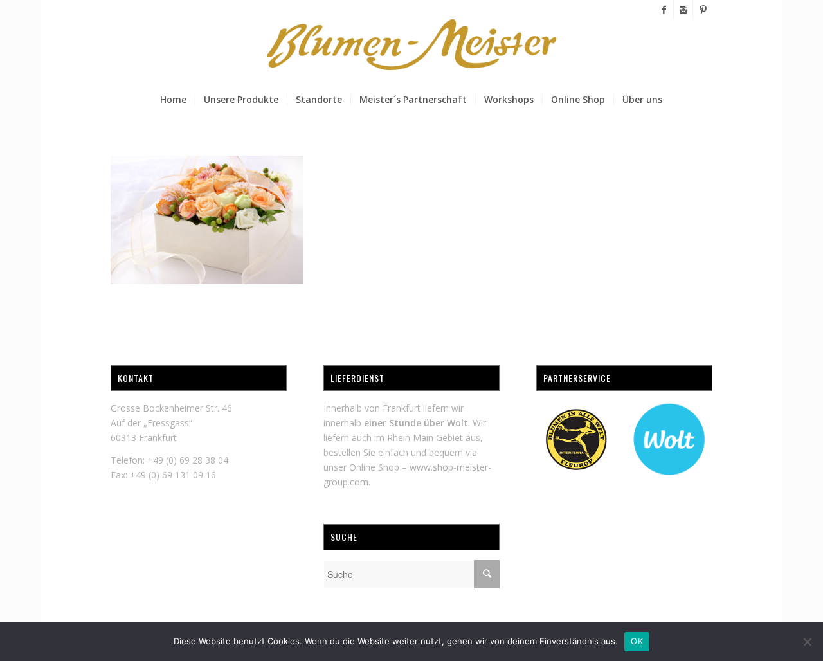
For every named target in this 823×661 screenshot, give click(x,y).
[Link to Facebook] (664, 9)
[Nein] (806, 641)
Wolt (457, 423)
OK (637, 641)
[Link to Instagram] (683, 9)
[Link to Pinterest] (702, 9)
